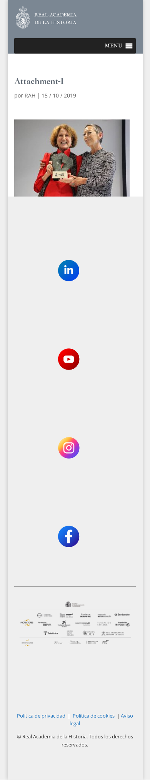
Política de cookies (94, 715)
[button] (113, 46)
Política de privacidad (41, 715)
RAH (30, 95)
